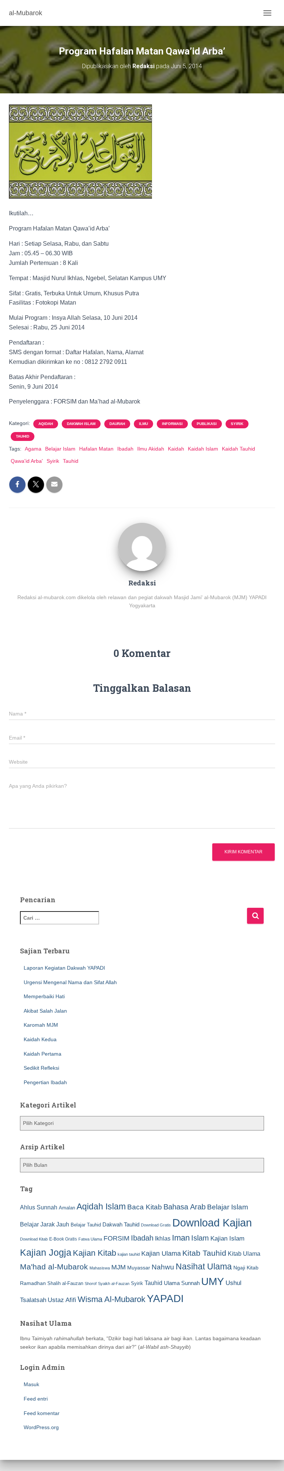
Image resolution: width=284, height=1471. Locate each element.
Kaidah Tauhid (238, 449)
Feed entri (36, 1399)
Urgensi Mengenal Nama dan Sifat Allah (70, 982)
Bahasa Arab (184, 1207)
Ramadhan (33, 1283)
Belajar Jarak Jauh (44, 1224)
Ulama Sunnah (182, 1283)
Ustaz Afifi (62, 1300)
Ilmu (143, 424)
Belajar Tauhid (86, 1225)
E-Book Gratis (63, 1238)
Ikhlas (162, 1238)
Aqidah (45, 424)
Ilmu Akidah (150, 449)
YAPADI (165, 1298)
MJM (118, 1267)
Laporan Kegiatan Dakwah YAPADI (64, 968)
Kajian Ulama (161, 1253)
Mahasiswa (99, 1268)
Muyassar (138, 1268)
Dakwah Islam (81, 424)
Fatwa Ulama (90, 1239)
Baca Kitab (144, 1207)
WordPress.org (41, 1427)
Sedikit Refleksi (41, 1068)
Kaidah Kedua (40, 1039)
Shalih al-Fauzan (65, 1283)
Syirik (237, 424)
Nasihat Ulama (204, 1266)
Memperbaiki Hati (44, 996)
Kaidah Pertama (42, 1054)
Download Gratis (156, 1225)
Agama (33, 449)
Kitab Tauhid (204, 1253)
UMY (212, 1281)
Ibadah (125, 449)
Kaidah (176, 449)
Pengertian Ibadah (45, 1082)
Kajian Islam (227, 1238)
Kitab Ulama (244, 1253)
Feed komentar (42, 1413)
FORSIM (116, 1238)
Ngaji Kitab (245, 1268)
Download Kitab (34, 1239)
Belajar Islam (60, 449)
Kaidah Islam (203, 449)
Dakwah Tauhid (120, 1225)
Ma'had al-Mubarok (54, 1266)
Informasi (172, 424)
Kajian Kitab (94, 1253)
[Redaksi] (142, 546)
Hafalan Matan (96, 449)
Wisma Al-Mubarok (111, 1299)
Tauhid (22, 436)
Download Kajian (212, 1222)
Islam (200, 1238)
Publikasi (207, 424)
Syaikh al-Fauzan (113, 1283)
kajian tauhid (129, 1254)
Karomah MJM (41, 1025)
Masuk (31, 1384)
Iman (181, 1237)
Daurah (117, 424)
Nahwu (163, 1267)
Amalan (67, 1208)
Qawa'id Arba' (27, 461)
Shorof (91, 1283)
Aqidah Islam (101, 1206)
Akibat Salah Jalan (45, 1011)
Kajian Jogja (45, 1252)
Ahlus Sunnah (38, 1207)
